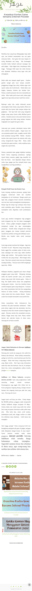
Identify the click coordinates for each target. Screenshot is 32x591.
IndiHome (5, 463)
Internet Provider (13, 463)
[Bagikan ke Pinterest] (12, 466)
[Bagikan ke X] (10, 466)
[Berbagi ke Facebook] (7, 466)
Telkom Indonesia (16, 24)
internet (8, 370)
